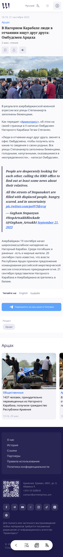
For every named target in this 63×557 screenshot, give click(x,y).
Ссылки (12, 450)
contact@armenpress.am (37, 494)
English (23, 293)
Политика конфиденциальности (28, 467)
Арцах (8, 326)
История (12, 445)
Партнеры (13, 456)
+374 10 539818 (32, 490)
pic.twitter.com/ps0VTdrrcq (26, 206)
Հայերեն (35, 293)
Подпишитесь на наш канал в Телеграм (34, 306)
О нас (10, 440)
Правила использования (23, 461)
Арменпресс (29, 121)
